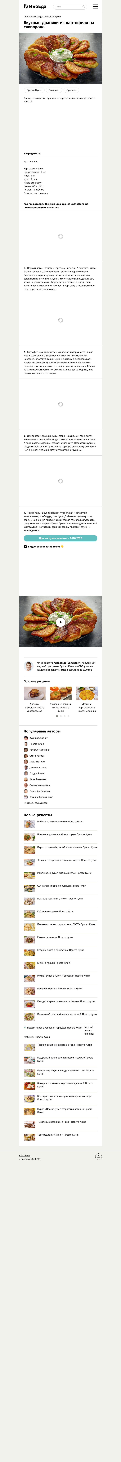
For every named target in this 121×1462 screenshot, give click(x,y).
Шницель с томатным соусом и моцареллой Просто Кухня (65, 1085)
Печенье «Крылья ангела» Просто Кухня (59, 988)
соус (70, 443)
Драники (71, 90)
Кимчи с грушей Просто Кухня (53, 962)
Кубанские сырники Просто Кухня (55, 911)
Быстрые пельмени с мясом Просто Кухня (60, 898)
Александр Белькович (67, 662)
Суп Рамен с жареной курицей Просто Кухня (61, 885)
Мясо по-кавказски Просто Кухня (55, 937)
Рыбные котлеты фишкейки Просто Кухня (60, 821)
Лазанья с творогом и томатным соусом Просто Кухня (66, 860)
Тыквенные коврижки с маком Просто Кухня (61, 1121)
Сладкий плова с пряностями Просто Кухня (60, 950)
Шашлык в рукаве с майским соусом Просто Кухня (64, 834)
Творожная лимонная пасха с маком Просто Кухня (64, 1044)
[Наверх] (98, 1156)
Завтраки (54, 90)
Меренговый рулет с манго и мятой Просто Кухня (64, 873)
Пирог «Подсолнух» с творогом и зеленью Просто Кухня (64, 1111)
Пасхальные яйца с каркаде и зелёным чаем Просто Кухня (65, 1072)
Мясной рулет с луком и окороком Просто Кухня (63, 975)
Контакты (24, 1155)
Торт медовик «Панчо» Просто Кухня (58, 1134)
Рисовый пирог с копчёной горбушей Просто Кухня (59, 1032)
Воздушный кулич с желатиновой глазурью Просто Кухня (65, 1059)
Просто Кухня (34, 90)
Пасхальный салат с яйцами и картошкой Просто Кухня (67, 1014)
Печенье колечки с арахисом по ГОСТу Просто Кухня (66, 924)
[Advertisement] (60, 127)
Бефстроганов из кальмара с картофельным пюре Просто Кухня (64, 1098)
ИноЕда (37, 6)
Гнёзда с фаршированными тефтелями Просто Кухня (66, 1001)
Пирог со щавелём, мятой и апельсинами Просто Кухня (67, 847)
